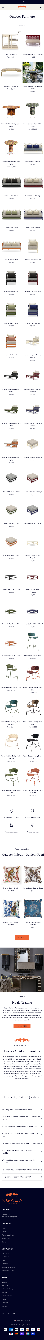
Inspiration (5, 1253)
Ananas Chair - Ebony (11, 291)
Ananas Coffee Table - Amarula (32, 557)
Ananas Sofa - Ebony (11, 196)
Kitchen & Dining (7, 1289)
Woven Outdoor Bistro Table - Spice (11, 163)
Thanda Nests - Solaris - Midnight (33, 923)
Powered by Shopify (28, 1325)
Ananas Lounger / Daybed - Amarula (33, 356)
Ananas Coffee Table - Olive (11, 624)
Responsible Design (8, 1235)
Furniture (5, 1285)
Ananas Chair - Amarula (33, 259)
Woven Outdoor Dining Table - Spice (11, 125)
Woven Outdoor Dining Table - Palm (33, 87)
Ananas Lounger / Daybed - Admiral (33, 424)
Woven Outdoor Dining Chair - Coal (33, 757)
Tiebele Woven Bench (11, 86)
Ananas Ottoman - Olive (11, 524)
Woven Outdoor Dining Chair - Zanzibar (33, 791)
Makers (4, 1306)
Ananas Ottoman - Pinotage (33, 492)
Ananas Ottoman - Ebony (11, 492)
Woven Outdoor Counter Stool (11, 688)
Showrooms (6, 1238)
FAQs (3, 1260)
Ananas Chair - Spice (11, 355)
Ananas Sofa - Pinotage (33, 196)
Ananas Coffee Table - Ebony (11, 590)
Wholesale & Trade (8, 1271)
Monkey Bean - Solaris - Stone (33, 888)
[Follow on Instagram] (3, 1313)
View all (22, 938)
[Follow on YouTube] (14, 1313)
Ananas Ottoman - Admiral (32, 524)
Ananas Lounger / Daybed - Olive (11, 424)
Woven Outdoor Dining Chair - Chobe (33, 723)
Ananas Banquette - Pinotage (33, 54)
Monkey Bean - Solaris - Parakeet (11, 889)
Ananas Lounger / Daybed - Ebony (11, 390)
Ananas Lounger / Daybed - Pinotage (33, 390)
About (4, 1228)
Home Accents (7, 1296)
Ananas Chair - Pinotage (33, 291)
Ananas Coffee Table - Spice (11, 656)
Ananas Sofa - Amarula (33, 162)
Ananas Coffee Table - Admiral (33, 624)
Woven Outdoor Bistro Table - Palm (32, 125)
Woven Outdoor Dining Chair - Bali (11, 791)
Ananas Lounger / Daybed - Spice (11, 459)
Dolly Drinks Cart (11, 54)
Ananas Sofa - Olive (11, 228)
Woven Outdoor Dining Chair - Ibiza (33, 689)
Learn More (21, 1026)
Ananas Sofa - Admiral (32, 228)
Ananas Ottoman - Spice (11, 555)
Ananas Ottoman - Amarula (33, 458)
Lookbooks (5, 1257)
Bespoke (5, 1303)
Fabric (4, 1299)
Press (4, 1232)
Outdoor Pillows (12, 854)
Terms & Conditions (8, 1267)
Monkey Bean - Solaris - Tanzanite (11, 923)
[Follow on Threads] (8, 1313)
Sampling (5, 1264)
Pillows (4, 1292)
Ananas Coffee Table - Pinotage (32, 591)
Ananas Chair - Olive (11, 323)
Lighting (4, 1282)
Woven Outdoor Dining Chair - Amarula (11, 757)
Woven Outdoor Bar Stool (32, 656)
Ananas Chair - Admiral (32, 323)
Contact (4, 1242)
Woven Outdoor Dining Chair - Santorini (11, 723)
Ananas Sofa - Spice (11, 259)
